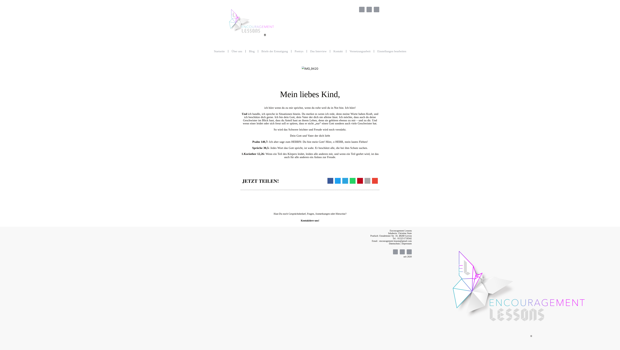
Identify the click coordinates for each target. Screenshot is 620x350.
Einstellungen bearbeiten (391, 51)
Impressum (407, 243)
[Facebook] (362, 9)
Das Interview (318, 51)
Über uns (237, 51)
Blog (252, 51)
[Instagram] (369, 9)
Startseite (219, 51)
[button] (330, 181)
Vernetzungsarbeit (360, 51)
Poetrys (299, 51)
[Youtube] (376, 9)
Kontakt (338, 51)
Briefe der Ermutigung (274, 51)
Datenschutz (394, 243)
